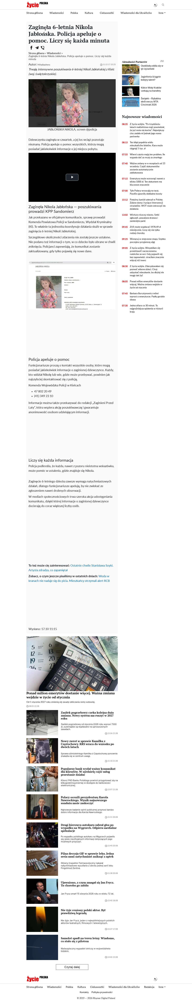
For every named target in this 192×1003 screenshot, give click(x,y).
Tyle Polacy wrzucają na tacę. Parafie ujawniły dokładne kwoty (146, 192)
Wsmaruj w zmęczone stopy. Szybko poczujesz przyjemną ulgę (148, 240)
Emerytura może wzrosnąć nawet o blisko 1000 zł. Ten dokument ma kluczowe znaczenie (147, 182)
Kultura (89, 13)
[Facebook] (31, 48)
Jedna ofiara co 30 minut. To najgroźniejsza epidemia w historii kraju (146, 308)
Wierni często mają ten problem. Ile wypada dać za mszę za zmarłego (147, 156)
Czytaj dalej (72, 967)
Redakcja (149, 987)
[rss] (155, 5)
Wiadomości (56, 13)
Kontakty (84, 992)
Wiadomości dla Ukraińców (136, 13)
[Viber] (42, 48)
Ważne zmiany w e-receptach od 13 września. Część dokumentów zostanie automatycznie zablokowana (147, 168)
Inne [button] (161, 13)
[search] (163, 4)
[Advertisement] (72, 334)
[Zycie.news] (37, 5)
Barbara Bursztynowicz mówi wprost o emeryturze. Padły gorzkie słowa (147, 296)
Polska (74, 13)
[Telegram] (37, 48)
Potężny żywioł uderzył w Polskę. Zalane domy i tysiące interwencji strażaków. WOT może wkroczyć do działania (148, 204)
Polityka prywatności (102, 992)
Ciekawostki (107, 13)
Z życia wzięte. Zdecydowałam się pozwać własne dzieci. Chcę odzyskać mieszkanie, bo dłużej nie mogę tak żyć (147, 271)
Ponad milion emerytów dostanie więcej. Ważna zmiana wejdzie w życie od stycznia (146, 284)
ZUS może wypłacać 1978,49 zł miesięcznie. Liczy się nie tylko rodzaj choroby (145, 230)
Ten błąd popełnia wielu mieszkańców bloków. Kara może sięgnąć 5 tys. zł (146, 145)
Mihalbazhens (44, 65)
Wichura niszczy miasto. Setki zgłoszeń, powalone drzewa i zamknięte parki (144, 218)
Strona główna (34, 13)
